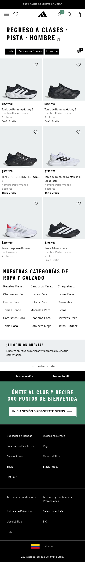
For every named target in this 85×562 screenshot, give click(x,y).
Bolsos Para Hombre (38, 303)
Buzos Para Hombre (11, 303)
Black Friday (50, 466)
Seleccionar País (53, 511)
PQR (9, 532)
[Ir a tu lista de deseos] (16, 14)
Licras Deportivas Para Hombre (69, 311)
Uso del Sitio (14, 521)
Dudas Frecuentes (54, 436)
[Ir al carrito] (78, 14)
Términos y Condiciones (21, 497)
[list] (36, 51)
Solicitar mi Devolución (21, 446)
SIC (45, 521)
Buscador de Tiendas (19, 436)
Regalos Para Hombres (12, 287)
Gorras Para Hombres (38, 295)
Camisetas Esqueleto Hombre (65, 303)
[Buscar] (69, 14)
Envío (10, 466)
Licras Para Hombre (66, 295)
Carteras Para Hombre (67, 319)
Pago (46, 446)
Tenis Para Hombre (10, 327)
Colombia (48, 546)
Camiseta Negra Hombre (41, 327)
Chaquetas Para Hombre (14, 295)
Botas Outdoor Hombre (67, 327)
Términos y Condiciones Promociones (57, 499)
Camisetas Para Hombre (14, 319)
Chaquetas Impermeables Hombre (68, 287)
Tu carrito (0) (61, 376)
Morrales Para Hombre (40, 311)
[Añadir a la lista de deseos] (36, 65)
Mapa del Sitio (51, 456)
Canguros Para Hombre (40, 287)
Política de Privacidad (20, 511)
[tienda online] (42, 16)
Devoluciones (15, 456)
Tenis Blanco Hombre (12, 311)
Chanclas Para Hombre (40, 319)
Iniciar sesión (24, 376)
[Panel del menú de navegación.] (6, 14)
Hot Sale (12, 477)
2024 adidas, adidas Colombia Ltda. (42, 556)
